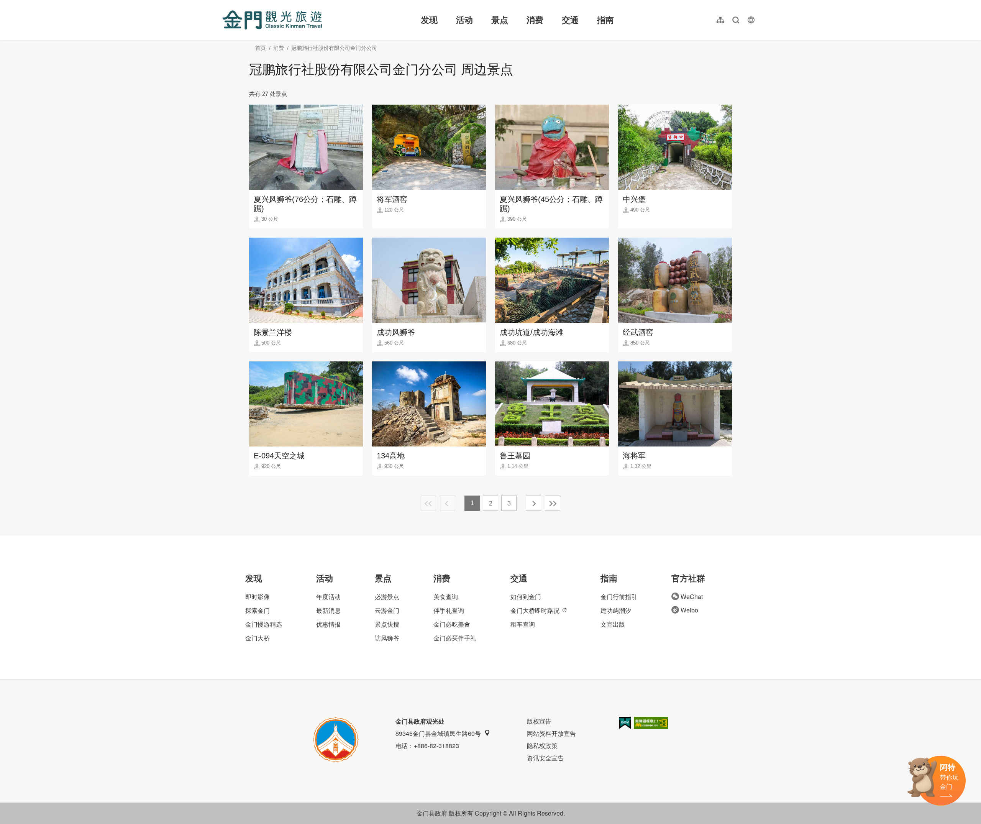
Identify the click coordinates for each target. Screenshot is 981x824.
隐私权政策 (542, 745)
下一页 (533, 503)
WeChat (692, 596)
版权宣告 (539, 721)
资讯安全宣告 (545, 757)
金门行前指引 (618, 596)
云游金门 (387, 610)
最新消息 (328, 610)
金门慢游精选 (263, 624)
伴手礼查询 (448, 610)
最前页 (428, 503)
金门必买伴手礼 (454, 638)
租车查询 (522, 624)
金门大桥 (257, 638)
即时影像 (257, 596)
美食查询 (445, 596)
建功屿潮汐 (615, 610)
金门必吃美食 (451, 624)
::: (224, 4)
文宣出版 (612, 624)
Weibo (689, 610)
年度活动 (328, 596)
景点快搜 (387, 624)
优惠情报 (328, 624)
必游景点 (387, 596)
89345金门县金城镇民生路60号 (438, 733)
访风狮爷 (387, 638)
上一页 (447, 503)
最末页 (552, 503)
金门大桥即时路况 (534, 610)
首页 (260, 48)
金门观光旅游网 (272, 20)
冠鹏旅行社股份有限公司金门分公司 (334, 48)
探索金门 (257, 610)
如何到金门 (525, 596)
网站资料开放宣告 (551, 733)
